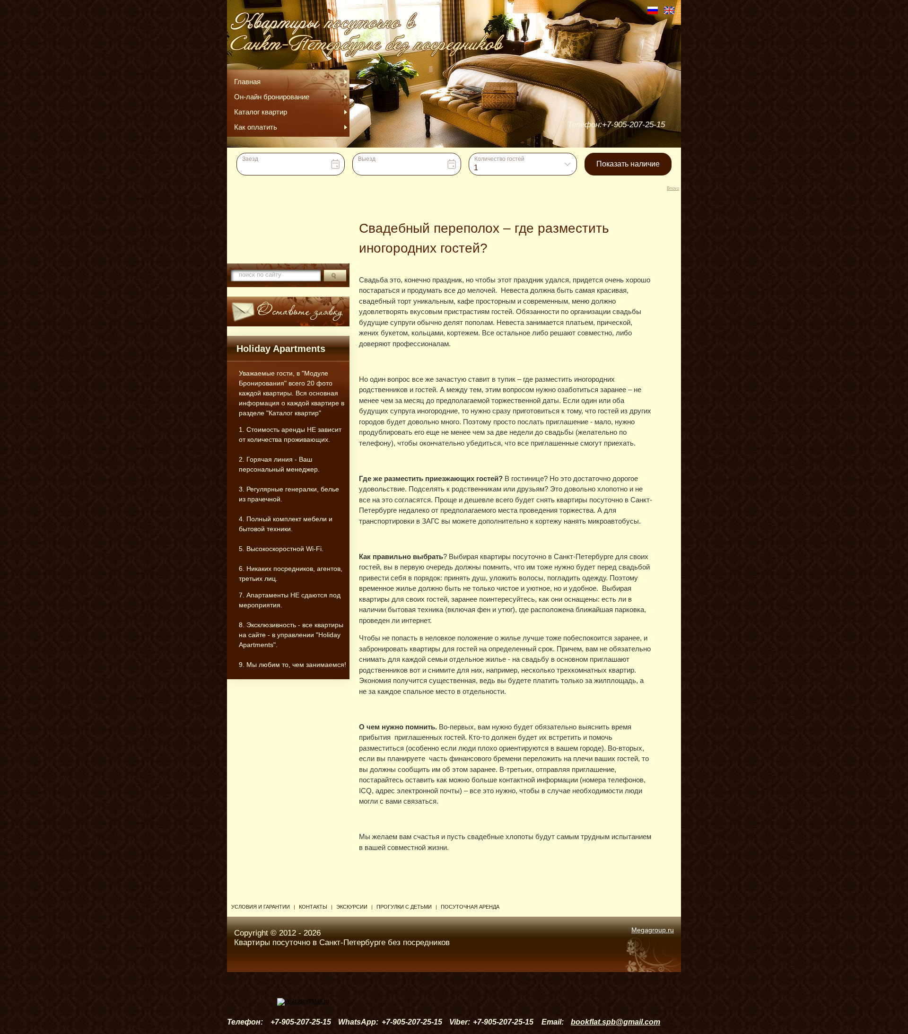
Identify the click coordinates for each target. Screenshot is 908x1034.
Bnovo (673, 188)
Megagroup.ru (652, 930)
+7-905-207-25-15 (633, 124)
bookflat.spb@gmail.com (615, 1022)
